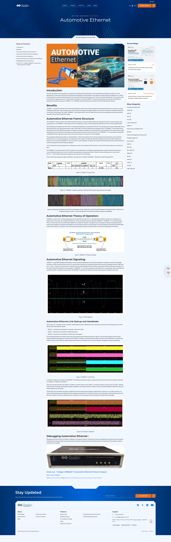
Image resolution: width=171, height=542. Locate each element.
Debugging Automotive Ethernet (25, 60)
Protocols (129, 141)
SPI (128, 156)
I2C (128, 116)
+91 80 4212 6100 (119, 514)
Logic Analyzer (131, 122)
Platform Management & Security (136, 135)
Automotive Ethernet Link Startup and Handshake (29, 58)
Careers (89, 5)
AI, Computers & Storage (66, 519)
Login (135, 5)
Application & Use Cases (71, 477)
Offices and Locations (41, 514)
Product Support (116, 525)
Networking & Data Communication (91, 514)
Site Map (151, 531)
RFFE (128, 147)
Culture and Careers (40, 516)
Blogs (19, 519)
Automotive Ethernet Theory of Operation (27, 54)
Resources (81, 5)
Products (64, 5)
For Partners (134, 525)
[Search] (130, 5)
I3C (153, 64)
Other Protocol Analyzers (53, 475)
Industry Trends (80, 477)
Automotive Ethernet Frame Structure (27, 51)
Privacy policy (145, 531)
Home (73, 15)
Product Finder (63, 514)
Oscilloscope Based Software (90, 516)
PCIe (128, 132)
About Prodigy (21, 514)
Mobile (61, 521)
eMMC (129, 110)
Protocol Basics (88, 477)
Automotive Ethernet (84, 15)
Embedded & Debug (65, 516)
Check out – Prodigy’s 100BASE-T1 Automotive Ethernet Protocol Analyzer (29, 63)
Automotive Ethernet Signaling (25, 56)
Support (95, 5)
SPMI (128, 159)
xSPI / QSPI (130, 168)
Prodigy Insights (131, 138)
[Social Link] (138, 505)
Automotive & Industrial (65, 523)
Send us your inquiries (125, 525)
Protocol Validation (97, 477)
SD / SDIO (129, 150)
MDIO (128, 125)
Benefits (19, 49)
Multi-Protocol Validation (149, 93)
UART (128, 162)
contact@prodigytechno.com (122, 517)
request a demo (168, 272)
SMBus (129, 153)
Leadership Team (22, 516)
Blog (77, 15)
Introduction (20, 47)
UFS (128, 165)
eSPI (128, 113)
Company (72, 5)
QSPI (128, 144)
